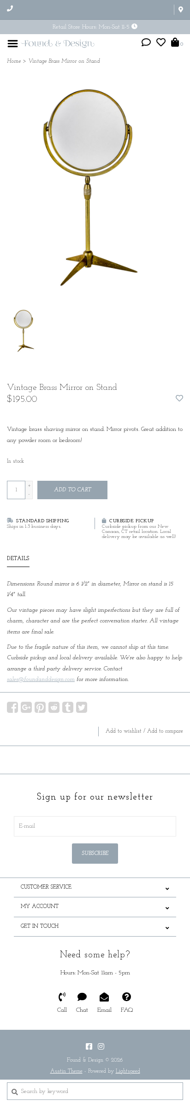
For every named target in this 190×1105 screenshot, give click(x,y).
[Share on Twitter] (81, 707)
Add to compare (165, 731)
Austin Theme (66, 1071)
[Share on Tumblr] (67, 707)
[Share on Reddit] (53, 707)
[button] (146, 44)
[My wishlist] (161, 44)
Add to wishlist (124, 731)
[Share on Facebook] (12, 707)
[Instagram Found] (101, 1046)
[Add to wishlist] (179, 399)
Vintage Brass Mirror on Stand (64, 61)
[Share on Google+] (26, 707)
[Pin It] (40, 707)
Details (18, 558)
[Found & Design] (57, 43)
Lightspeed (128, 1071)
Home (14, 61)
